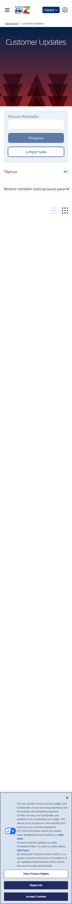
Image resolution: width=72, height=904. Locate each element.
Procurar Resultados (23, 116)
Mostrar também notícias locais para (34, 188)
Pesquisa (36, 137)
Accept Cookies (36, 896)
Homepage (12, 23)
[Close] (67, 797)
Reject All (36, 885)
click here (23, 850)
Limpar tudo (36, 151)
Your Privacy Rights (36, 873)
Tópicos (10, 171)
